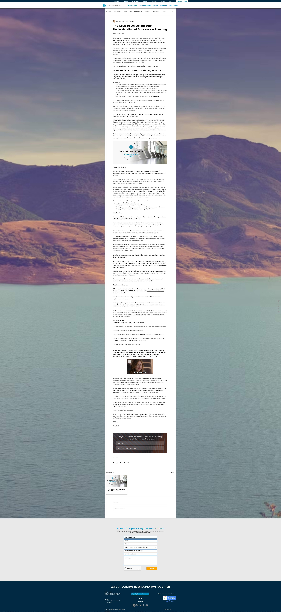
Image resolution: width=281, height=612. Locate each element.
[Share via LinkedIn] (121, 462)
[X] (279, 301)
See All (172, 472)
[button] (145, 5)
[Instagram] (279, 303)
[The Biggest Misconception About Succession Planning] (116, 481)
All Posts (108, 11)
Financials (147, 11)
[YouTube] (279, 311)
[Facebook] (279, 309)
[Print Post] (128, 462)
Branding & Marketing (136, 11)
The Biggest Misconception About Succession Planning (116, 490)
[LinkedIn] (279, 306)
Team (125, 11)
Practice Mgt (117, 11)
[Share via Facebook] (113, 462)
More (163, 11)
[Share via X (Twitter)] (117, 462)
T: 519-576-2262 (108, 602)
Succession (156, 11)
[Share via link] (124, 462)
